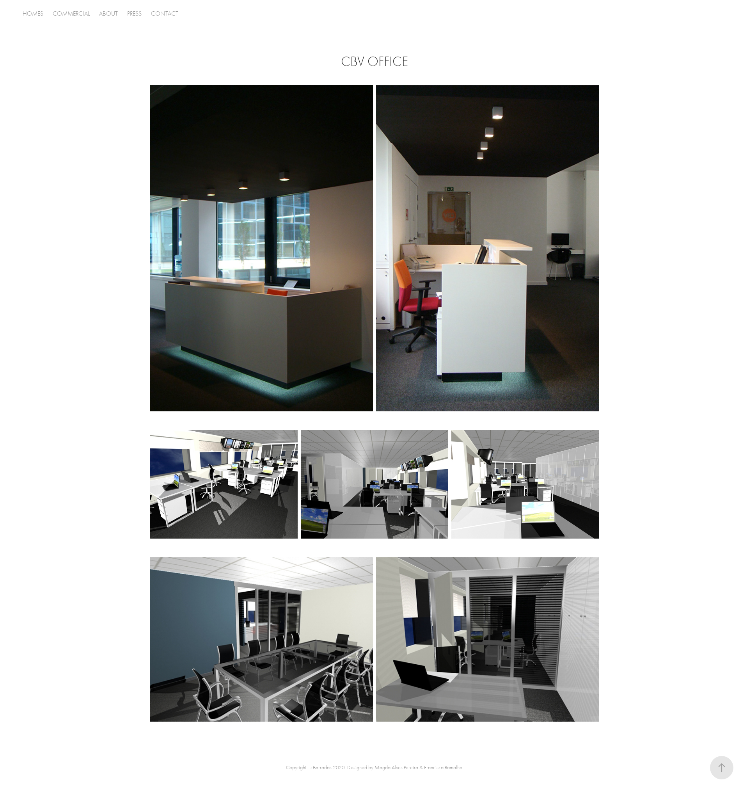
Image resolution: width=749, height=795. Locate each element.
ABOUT (108, 13)
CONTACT (164, 13)
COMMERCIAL (71, 13)
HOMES (33, 13)
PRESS (134, 13)
